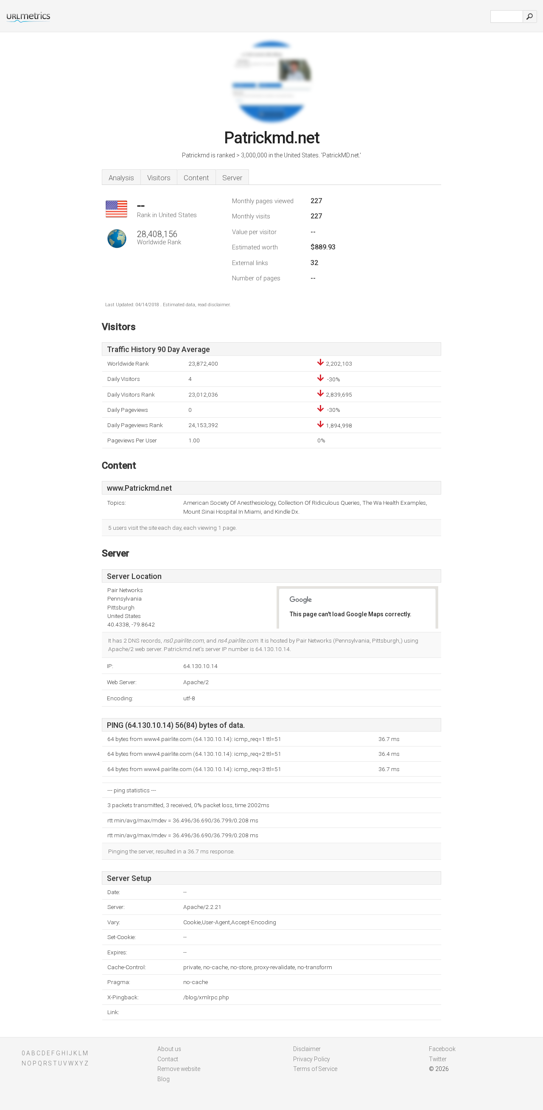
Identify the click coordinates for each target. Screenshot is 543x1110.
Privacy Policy (311, 1059)
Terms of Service (315, 1068)
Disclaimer (307, 1049)
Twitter (438, 1059)
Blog (163, 1079)
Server (232, 177)
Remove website (178, 1068)
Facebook (442, 1049)
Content (196, 177)
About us (169, 1049)
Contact (167, 1059)
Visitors (159, 177)
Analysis (121, 177)
